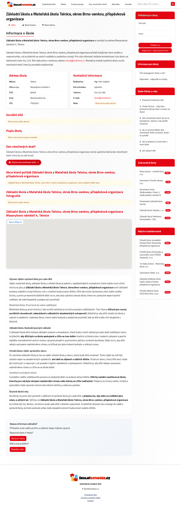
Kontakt (128, 4)
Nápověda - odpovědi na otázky (153, 79)
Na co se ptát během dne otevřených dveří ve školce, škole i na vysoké (154, 133)
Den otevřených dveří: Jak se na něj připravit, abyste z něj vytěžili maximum (154, 121)
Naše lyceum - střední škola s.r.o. (152, 173)
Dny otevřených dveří (98, 4)
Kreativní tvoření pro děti (152, 100)
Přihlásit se (155, 45)
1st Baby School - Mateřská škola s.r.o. (152, 265)
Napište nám (17, 449)
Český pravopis (77, 4)
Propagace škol (90, 494)
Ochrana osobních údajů (90, 497)
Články (63, 4)
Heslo (141, 33)
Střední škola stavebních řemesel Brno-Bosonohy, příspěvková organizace (150, 243)
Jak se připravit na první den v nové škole (154, 143)
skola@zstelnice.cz (75, 60)
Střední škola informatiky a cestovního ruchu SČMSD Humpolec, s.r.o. (151, 255)
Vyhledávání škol (49, 4)
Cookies (90, 500)
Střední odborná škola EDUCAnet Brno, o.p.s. (149, 292)
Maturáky (116, 4)
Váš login (142, 23)
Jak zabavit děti (148, 150)
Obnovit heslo (18, 438)
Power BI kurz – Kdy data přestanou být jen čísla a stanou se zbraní (155, 109)
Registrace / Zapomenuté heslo (155, 50)
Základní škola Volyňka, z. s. (152, 210)
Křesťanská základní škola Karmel (151, 203)
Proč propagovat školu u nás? (152, 73)
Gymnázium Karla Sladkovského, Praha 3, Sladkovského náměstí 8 (150, 192)
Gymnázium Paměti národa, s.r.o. (151, 182)
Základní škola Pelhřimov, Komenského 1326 (151, 218)
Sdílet (13, 25)
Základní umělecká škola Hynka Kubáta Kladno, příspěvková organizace (150, 282)
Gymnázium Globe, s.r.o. (150, 272)
